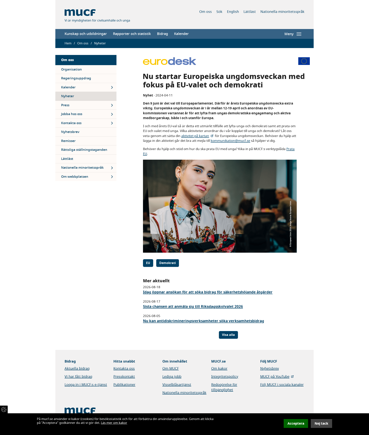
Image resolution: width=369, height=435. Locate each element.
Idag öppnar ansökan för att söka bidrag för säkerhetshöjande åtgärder (208, 292)
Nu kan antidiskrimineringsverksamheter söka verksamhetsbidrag (203, 321)
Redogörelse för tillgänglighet (224, 387)
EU (148, 263)
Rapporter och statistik (132, 33)
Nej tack (321, 423)
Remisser (68, 141)
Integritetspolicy (224, 376)
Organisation (71, 69)
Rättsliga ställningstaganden (84, 149)
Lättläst (250, 11)
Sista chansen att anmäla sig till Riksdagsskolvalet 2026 (193, 306)
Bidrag (162, 33)
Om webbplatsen (74, 176)
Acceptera (296, 423)
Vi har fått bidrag (78, 376)
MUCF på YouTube (274, 376)
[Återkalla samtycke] (4, 409)
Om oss (205, 11)
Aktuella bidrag (77, 368)
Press (65, 105)
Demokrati (167, 263)
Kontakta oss (71, 123)
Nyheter (67, 96)
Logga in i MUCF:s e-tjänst (86, 384)
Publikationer (124, 384)
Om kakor (219, 368)
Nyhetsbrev (70, 132)
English (233, 11)
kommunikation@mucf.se (230, 140)
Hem (68, 43)
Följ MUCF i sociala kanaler (282, 384)
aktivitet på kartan (195, 136)
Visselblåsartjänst (176, 384)
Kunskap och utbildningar (86, 33)
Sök (219, 11)
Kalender (181, 33)
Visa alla (228, 335)
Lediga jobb (171, 376)
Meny (288, 34)
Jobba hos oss (71, 114)
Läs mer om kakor (114, 423)
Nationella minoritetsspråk (282, 11)
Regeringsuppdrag (76, 78)
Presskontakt (124, 376)
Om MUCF (170, 368)
